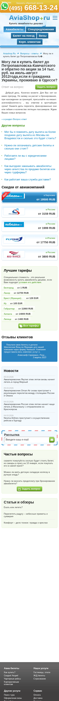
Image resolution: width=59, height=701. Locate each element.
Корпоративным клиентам (11, 683)
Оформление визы (13, 698)
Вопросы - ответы (29, 53)
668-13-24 (33, 7)
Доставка (38, 698)
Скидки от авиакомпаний (23, 187)
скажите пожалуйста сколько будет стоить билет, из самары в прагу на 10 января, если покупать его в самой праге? (29, 463)
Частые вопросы (18, 454)
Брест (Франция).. (13, 298)
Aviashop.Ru (9, 53)
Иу (5, 303)
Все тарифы (31, 325)
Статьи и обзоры (19, 502)
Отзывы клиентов (17, 337)
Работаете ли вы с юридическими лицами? (25, 157)
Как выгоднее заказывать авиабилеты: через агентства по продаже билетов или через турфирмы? (29, 169)
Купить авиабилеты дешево (26, 23)
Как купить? (9, 672)
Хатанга (8, 314)
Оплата (37, 695)
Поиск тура (9, 695)
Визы (42, 35)
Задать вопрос (46, 87)
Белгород (9, 287)
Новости (11, 371)
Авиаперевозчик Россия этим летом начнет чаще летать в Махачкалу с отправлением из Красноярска (29, 406)
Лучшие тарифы (18, 270)
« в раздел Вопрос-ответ (14, 119)
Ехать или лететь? (13, 507)
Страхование (40, 679)
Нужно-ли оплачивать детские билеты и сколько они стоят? (29, 147)
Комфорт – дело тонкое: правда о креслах (26, 522)
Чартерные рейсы (12, 679)
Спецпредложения (41, 29)
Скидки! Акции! (11, 675)
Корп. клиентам (30, 41)
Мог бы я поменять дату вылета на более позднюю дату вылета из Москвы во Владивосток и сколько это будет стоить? (30, 135)
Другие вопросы (13, 125)
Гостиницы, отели (42, 672)
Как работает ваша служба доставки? (27, 179)
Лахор (7, 293)
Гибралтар (9, 308)
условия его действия (30, 282)
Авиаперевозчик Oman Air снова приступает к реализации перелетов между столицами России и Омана (29, 393)
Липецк (7, 319)
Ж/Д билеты (39, 675)
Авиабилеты (14, 29)
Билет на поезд (23, 35)
